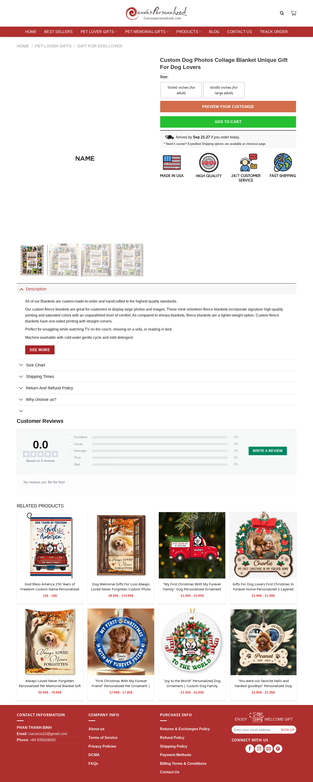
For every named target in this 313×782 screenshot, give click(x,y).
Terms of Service (103, 738)
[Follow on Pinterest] (278, 748)
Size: (164, 77)
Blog (214, 32)
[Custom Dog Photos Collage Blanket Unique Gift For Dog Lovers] (49, 545)
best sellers (58, 32)
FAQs (93, 763)
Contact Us (239, 32)
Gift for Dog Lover (99, 46)
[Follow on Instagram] (259, 748)
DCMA (94, 755)
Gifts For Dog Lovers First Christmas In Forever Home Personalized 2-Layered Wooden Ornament (263, 587)
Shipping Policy (173, 746)
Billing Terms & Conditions (183, 763)
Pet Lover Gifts (97, 32)
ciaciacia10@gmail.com (47, 734)
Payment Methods (175, 755)
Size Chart (35, 365)
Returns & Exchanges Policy (185, 729)
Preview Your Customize (228, 106)
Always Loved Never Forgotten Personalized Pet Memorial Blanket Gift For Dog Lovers (50, 683)
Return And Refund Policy (49, 388)
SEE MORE (40, 350)
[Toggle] (21, 289)
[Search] (282, 13)
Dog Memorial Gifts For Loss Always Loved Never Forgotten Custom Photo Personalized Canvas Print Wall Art (121, 587)
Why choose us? (41, 399)
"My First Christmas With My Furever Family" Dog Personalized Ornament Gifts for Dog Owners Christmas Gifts (192, 587)
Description (36, 289)
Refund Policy (172, 738)
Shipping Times (40, 376)
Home (30, 32)
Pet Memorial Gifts (145, 32)
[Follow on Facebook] (249, 748)
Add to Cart (228, 122)
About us (96, 729)
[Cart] (293, 13)
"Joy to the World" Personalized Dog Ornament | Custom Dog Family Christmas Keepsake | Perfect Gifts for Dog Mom (192, 683)
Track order (274, 32)
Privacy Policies (102, 746)
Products (187, 32)
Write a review (268, 451)
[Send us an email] (268, 748)
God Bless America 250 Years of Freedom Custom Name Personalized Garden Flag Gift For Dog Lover (49, 587)
